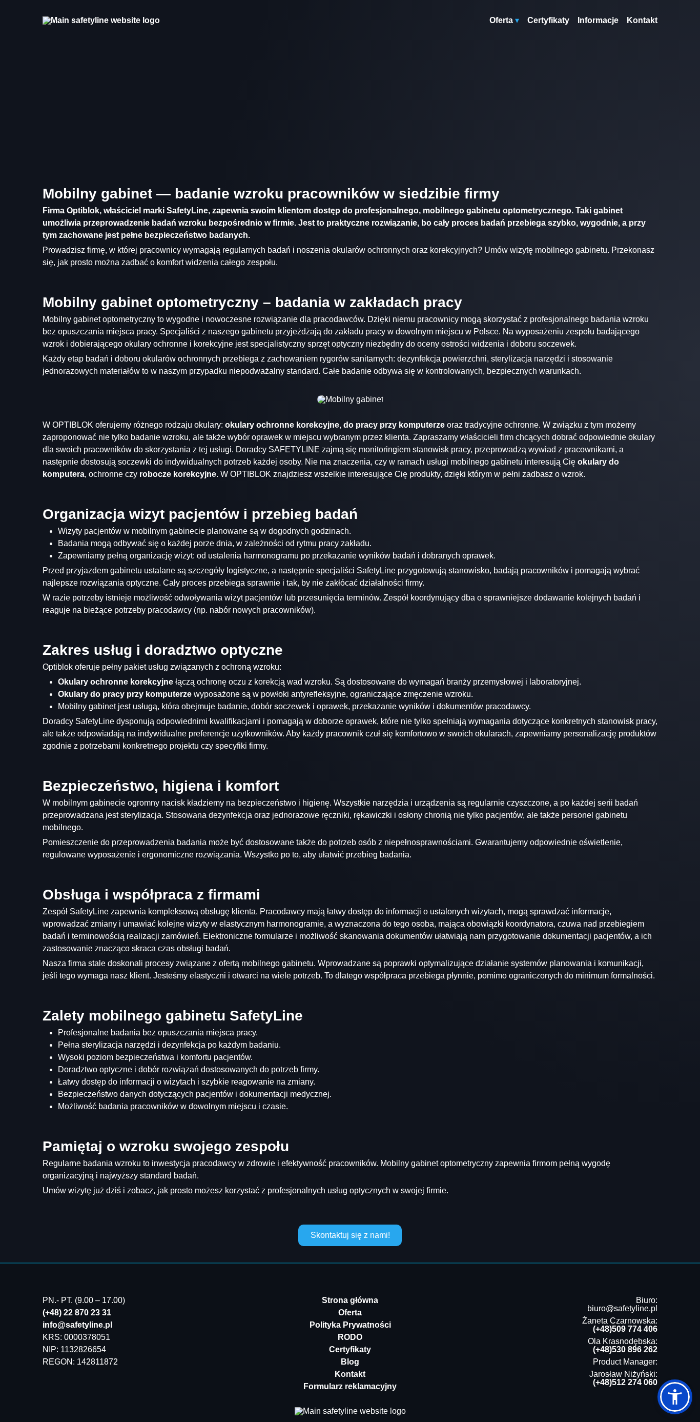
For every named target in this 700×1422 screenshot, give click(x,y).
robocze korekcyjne (177, 474)
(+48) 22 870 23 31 (77, 1312)
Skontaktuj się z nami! (350, 1235)
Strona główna (350, 1300)
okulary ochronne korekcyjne (282, 424)
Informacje (598, 20)
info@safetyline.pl (77, 1324)
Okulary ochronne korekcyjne (115, 681)
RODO (350, 1337)
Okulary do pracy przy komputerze (125, 694)
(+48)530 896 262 (625, 1349)
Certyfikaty (548, 20)
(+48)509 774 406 (625, 1329)
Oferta (350, 1312)
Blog (350, 1361)
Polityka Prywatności (350, 1324)
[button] (675, 1397)
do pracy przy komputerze (394, 424)
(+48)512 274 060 (625, 1382)
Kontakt (642, 20)
